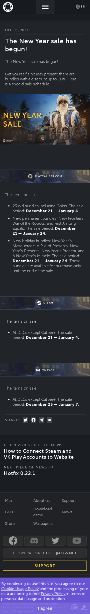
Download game (42, 512)
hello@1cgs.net (59, 553)
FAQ (9, 512)
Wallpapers (43, 523)
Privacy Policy (53, 593)
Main (9, 500)
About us (41, 500)
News (67, 512)
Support (69, 500)
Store (10, 523)
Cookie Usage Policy (20, 588)
